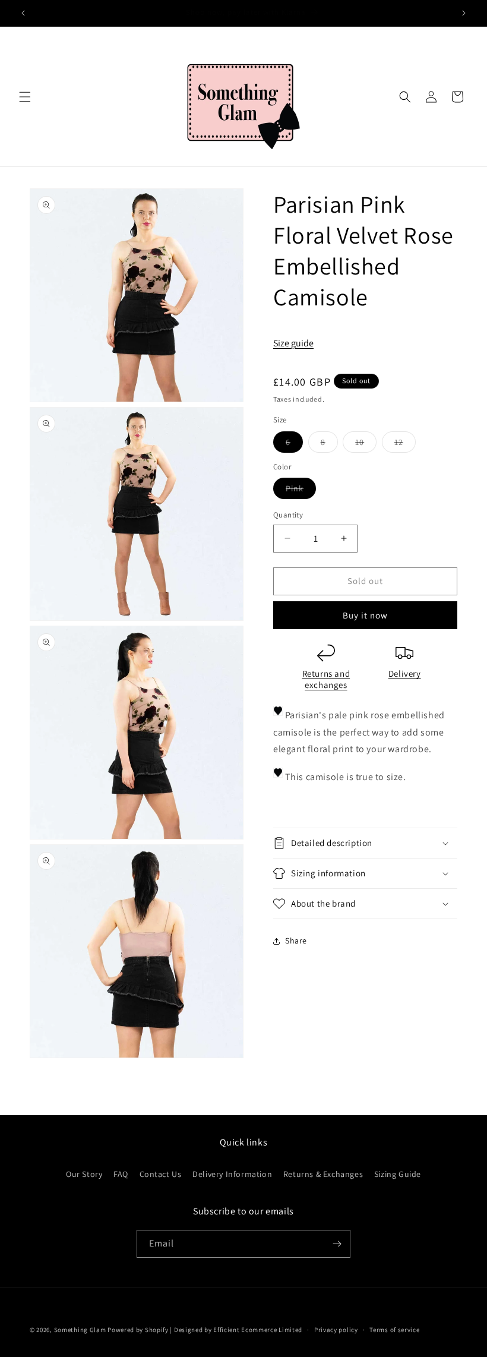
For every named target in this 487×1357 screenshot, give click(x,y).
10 (366, 444)
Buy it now (365, 615)
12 (405, 444)
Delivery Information (232, 1174)
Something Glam (80, 1330)
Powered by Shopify (138, 1330)
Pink (301, 490)
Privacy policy (336, 1330)
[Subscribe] (337, 1244)
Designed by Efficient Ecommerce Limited (238, 1330)
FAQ (120, 1174)
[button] (25, 97)
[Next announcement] (464, 13)
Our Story (84, 1174)
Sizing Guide (397, 1174)
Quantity (288, 515)
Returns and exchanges (326, 679)
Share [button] (296, 940)
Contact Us (161, 1174)
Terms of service (394, 1330)
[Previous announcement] (23, 13)
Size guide (293, 343)
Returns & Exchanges (323, 1174)
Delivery (404, 673)
